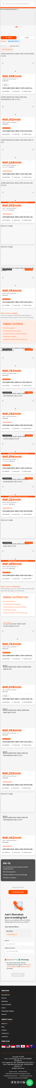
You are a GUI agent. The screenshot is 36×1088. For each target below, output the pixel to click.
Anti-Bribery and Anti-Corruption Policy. (18, 1074)
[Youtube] (21, 1082)
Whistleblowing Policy (10, 1076)
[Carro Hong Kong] (28, 1046)
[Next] (33, 63)
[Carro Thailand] (18, 1046)
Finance (4, 1014)
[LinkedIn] (24, 1082)
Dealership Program (8, 1011)
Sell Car (4, 998)
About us (4, 1023)
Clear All (3, 41)
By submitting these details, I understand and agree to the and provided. (19, 965)
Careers (4, 1030)
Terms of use (13, 1071)
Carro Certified (6, 1004)
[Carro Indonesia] (13, 1046)
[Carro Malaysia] (8, 1046)
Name (7, 941)
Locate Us (5, 1036)
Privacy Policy (23, 1071)
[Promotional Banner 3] (18, 16)
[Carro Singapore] (4, 1046)
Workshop (5, 1001)
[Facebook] (12, 1082)
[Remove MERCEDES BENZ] (16, 934)
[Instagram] (18, 1082)
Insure (3, 1008)
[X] (15, 1082)
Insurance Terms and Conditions (18, 1078)
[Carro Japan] (23, 1046)
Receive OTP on (18, 960)
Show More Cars (18, 892)
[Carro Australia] (32, 1046)
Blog (3, 1027)
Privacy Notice (25, 967)
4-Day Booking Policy (25, 1076)
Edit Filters (9, 931)
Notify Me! (18, 975)
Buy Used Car (6, 995)
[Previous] (2, 63)
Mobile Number (10, 948)
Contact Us (5, 1033)
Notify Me (29, 269)
